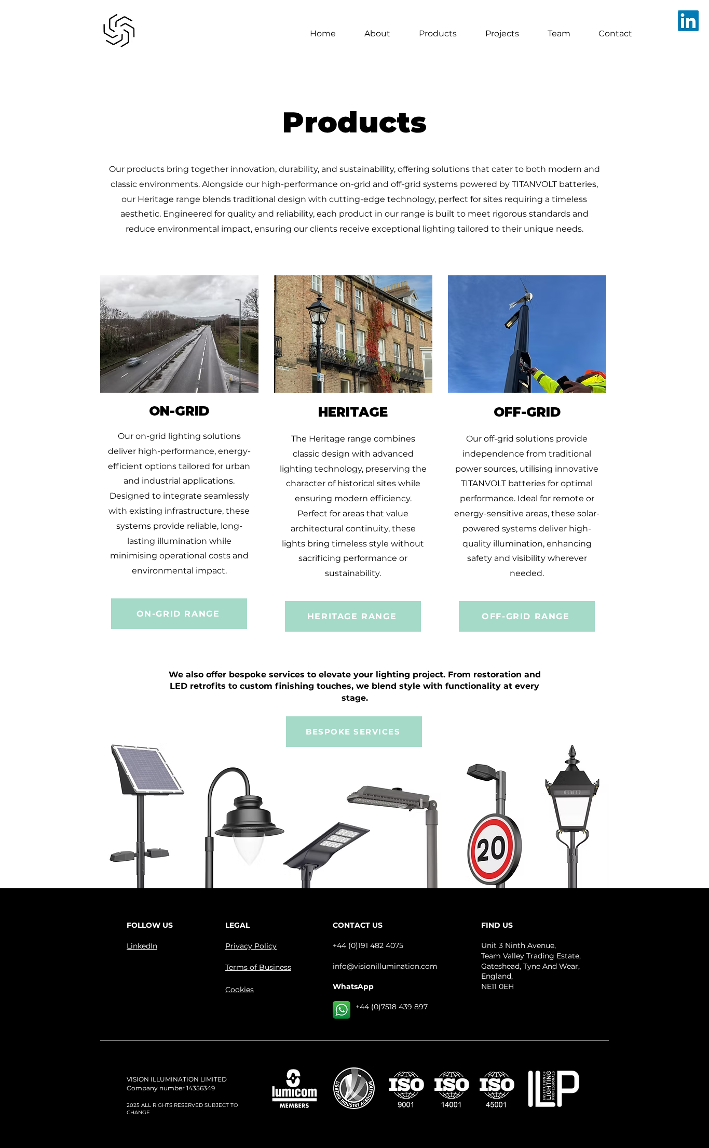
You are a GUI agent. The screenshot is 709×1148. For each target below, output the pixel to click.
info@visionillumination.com (385, 966)
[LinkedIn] (688, 20)
